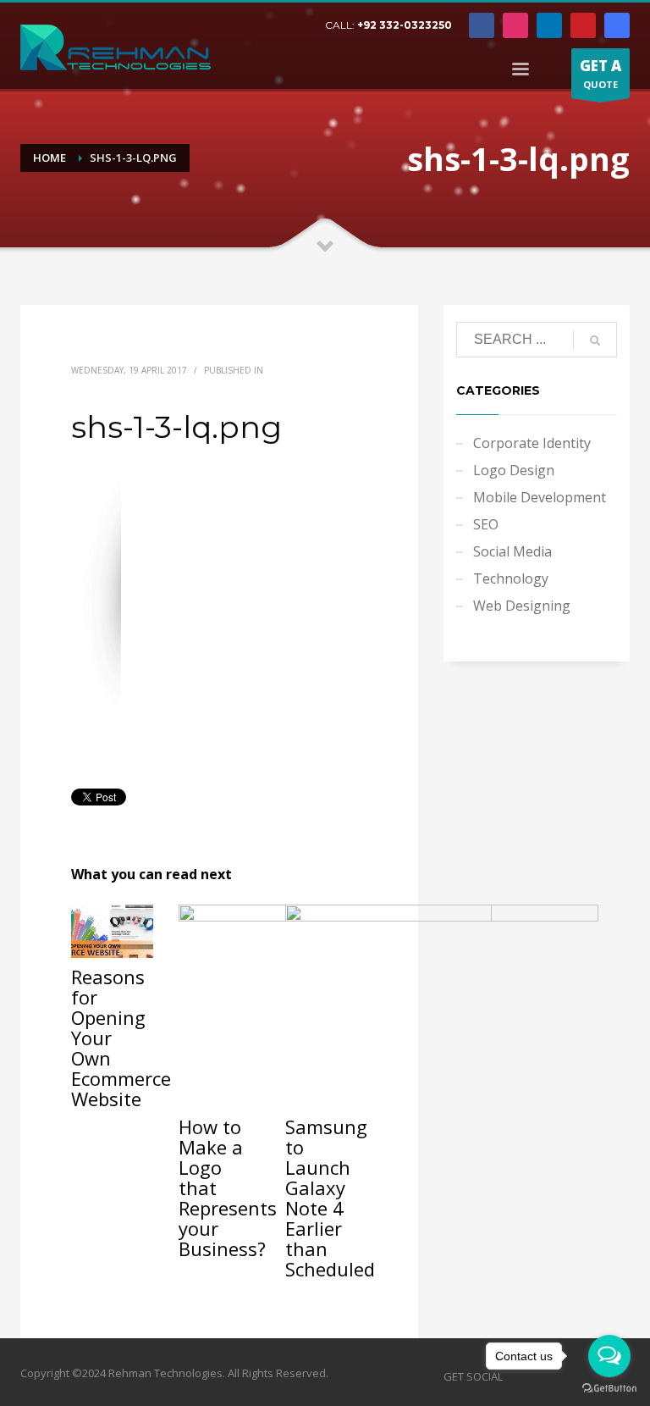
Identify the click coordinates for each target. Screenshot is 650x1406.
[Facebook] (481, 25)
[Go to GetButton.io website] (609, 1388)
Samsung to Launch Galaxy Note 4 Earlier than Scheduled (330, 1197)
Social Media (512, 551)
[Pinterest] (583, 25)
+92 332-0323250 (404, 25)
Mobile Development (539, 497)
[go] (595, 340)
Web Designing (521, 605)
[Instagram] (515, 25)
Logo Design (513, 470)
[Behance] (617, 25)
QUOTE (600, 73)
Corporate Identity (532, 443)
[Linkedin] (549, 25)
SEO (486, 524)
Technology (510, 578)
